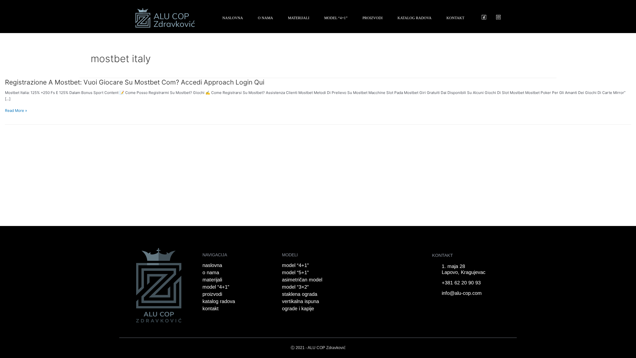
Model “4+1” (295, 265)
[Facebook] (484, 17)
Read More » (16, 111)
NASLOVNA (232, 18)
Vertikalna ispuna (300, 301)
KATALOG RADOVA (415, 18)
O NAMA (265, 18)
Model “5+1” (295, 272)
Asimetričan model (302, 279)
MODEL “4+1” (336, 18)
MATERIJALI (298, 18)
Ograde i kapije (298, 308)
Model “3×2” (295, 286)
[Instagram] (498, 17)
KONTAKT (455, 18)
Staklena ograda (299, 294)
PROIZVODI (372, 18)
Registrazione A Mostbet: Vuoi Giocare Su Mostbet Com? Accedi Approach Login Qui (134, 82)
